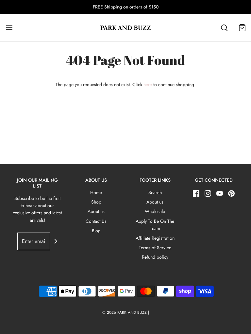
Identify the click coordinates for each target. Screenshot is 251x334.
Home (96, 192)
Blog (96, 230)
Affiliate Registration (155, 238)
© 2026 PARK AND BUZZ (124, 312)
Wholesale (155, 211)
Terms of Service (155, 247)
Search (155, 192)
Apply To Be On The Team (155, 225)
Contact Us (96, 221)
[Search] (224, 28)
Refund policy (155, 257)
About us (96, 211)
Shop (96, 202)
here (147, 84)
